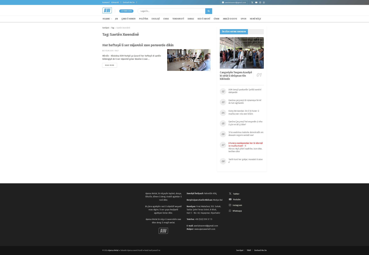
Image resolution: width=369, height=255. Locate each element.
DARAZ (191, 19)
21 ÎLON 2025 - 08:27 (111, 51)
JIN (116, 19)
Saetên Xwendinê (123, 28)
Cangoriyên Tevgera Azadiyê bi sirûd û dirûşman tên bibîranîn (236, 75)
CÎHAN (216, 19)
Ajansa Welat (113, 250)
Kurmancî (106, 2)
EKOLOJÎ (156, 19)
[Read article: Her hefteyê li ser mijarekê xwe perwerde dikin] (188, 60)
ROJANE (106, 19)
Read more (111, 64)
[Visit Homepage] (107, 10)
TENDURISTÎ (178, 19)
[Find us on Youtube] (256, 2)
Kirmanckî (115, 2)
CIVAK (166, 19)
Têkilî (249, 250)
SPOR (243, 19)
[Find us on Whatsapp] (264, 2)
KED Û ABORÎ (204, 19)
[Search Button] (208, 11)
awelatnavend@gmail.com (235, 2)
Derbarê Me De (129, 2)
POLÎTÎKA (143, 19)
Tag (112, 28)
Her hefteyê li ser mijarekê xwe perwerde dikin (138, 45)
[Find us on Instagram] (260, 2)
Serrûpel (105, 28)
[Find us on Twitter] (252, 2)
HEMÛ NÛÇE (255, 19)
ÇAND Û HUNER (128, 19)
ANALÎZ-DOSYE (230, 19)
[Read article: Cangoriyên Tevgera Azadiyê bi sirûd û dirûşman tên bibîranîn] (242, 53)
